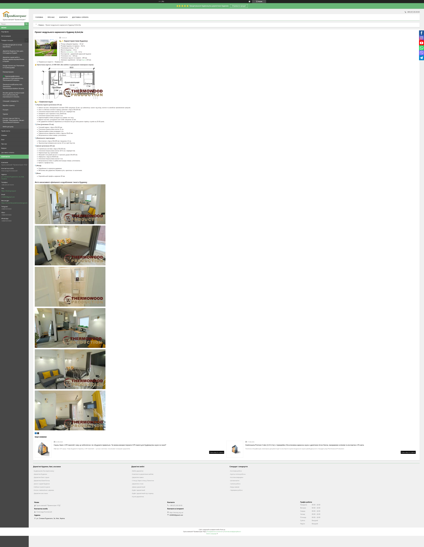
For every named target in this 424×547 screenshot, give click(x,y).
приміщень (69, 52)
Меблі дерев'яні (137, 471)
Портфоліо (5, 32)
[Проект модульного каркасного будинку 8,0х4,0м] (46, 48)
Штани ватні (234, 481)
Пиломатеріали (8, 72)
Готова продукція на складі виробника (12, 46)
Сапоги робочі (235, 484)
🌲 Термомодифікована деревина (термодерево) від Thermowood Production (13, 78)
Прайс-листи (5, 131)
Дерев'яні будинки (40, 474)
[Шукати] (26, 24)
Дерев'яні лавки (138, 477)
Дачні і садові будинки (42, 484)
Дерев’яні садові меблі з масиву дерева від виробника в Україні (13, 59)
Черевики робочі (236, 490)
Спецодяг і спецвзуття (10, 101)
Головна (39, 17)
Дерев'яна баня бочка (42, 481)
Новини (4, 135)
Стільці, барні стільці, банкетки (143, 481)
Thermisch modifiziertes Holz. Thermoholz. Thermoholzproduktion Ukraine (13, 86)
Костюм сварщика (236, 477)
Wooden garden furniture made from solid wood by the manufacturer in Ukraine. (13, 95)
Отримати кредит (239, 6)
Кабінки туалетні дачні (42, 487)
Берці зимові (234, 487)
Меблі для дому (8, 127)
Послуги (5, 110)
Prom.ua (222, 529)
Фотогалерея (6, 36)
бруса (84, 60)
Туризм (5, 114)
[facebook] (36, 433)
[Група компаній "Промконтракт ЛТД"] (14, 14)
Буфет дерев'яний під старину (142, 493)
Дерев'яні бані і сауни (41, 477)
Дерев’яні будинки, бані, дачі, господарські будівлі (13, 52)
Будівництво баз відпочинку (44, 471)
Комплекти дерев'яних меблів (142, 474)
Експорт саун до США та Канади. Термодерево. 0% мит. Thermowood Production (13, 120)
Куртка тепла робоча (237, 474)
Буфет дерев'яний (138, 490)
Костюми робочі (236, 471)
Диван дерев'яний (138, 487)
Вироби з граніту (9, 105)
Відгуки (3, 148)
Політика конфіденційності (232, 531)
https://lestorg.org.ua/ (8, 191)
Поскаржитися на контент (215, 531)
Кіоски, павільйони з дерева (44, 490)
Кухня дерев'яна (138, 497)
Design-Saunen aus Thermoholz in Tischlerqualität (13, 67)
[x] (38, 433)
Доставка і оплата (7, 152)
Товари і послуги (7, 40)
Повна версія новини (217, 452)
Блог (2, 140)
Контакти (63, 17)
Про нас (4, 144)
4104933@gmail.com (8, 197)
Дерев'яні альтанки (41, 493)
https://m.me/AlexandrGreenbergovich (14, 203)
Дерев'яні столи (137, 484)
